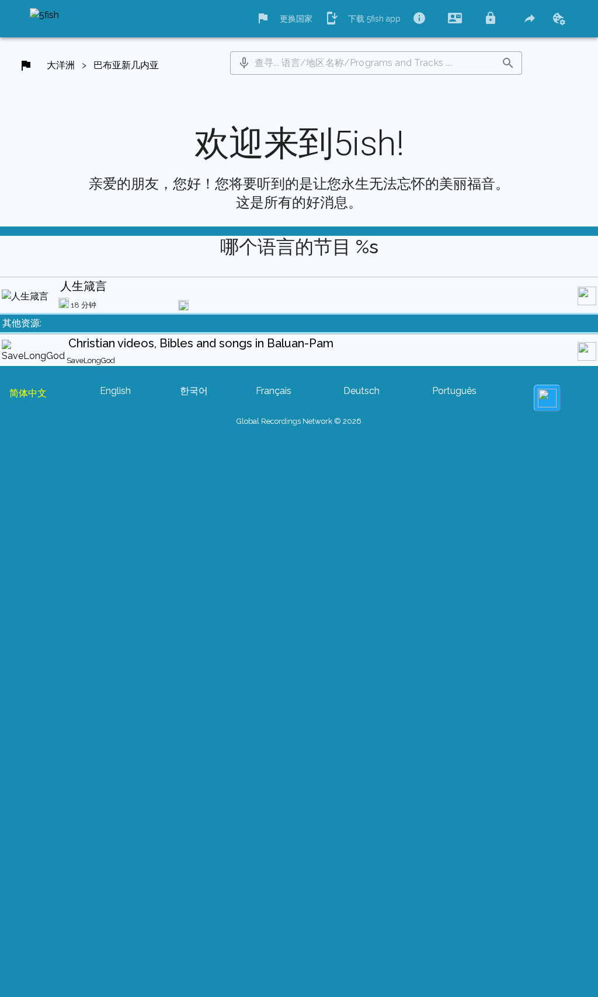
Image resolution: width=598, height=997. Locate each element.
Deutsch (361, 390)
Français (273, 390)
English (115, 390)
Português (454, 390)
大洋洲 (61, 65)
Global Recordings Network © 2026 (299, 421)
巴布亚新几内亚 (126, 65)
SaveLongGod (91, 360)
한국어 (194, 390)
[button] (244, 63)
